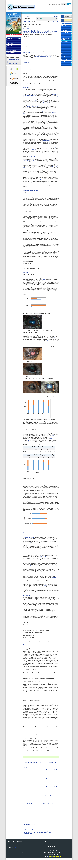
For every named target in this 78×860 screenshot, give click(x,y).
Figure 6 (29, 379)
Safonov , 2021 (36, 106)
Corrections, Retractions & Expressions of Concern (65, 50)
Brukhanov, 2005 (28, 170)
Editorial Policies (64, 30)
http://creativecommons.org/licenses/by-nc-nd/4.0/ (43, 56)
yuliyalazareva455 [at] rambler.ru (28, 52)
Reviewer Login (64, 0)
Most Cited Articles (11, 52)
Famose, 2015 (55, 147)
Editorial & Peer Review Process (65, 35)
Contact (69, 0)
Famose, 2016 (32, 537)
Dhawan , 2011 (28, 132)
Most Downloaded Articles (12, 50)
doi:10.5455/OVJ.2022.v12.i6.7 (52, 762)
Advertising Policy (64, 59)
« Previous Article (26, 16)
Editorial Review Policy (65, 32)
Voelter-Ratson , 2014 (47, 140)
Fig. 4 (47, 340)
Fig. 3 (55, 337)
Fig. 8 (24, 494)
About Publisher (63, 27)
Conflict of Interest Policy (65, 41)
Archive (56, 12)
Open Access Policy (64, 28)
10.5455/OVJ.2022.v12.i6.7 (54, 21)
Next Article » (56, 16)
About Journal (35, 12)
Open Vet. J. (25, 21)
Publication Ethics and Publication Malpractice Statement (65, 38)
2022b (45, 100)
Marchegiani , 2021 (27, 542)
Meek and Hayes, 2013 (27, 565)
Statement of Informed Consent (65, 57)
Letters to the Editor (62, 12)
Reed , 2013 (43, 556)
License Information (64, 63)
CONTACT (69, 12)
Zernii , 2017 (41, 111)
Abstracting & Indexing (11, 45)
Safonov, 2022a (41, 100)
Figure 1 (44, 279)
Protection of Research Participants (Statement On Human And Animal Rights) (65, 46)
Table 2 (51, 438)
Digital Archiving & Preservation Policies (64, 54)
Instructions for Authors (49, 12)
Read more (16, 847)
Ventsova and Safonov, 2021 (31, 95)
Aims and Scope (10, 43)
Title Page (10, 62)
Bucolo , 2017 (29, 106)
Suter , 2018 (36, 133)
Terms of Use (63, 61)
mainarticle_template (13, 63)
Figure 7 (57, 480)
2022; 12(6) (30, 21)
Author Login (63, 23)
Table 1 (53, 435)
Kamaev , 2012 (34, 100)
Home (59, 0)
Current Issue (13, 38)
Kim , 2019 (45, 102)
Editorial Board (41, 12)
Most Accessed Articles (12, 47)
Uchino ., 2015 (26, 537)
